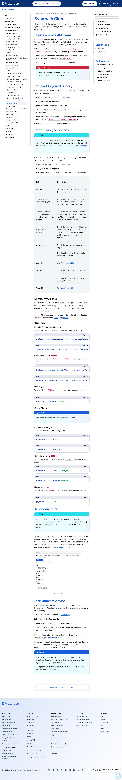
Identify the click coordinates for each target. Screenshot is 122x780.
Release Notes (9, 18)
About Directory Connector (15, 76)
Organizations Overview (12, 36)
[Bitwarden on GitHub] (61, 770)
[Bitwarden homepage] (16, 3)
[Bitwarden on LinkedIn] (69, 770)
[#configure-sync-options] (33, 130)
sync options (57, 547)
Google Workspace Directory (15, 101)
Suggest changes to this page (62, 687)
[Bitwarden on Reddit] (53, 770)
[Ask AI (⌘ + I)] (118, 776)
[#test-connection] (33, 509)
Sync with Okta (12, 103)
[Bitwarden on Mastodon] (82, 770)
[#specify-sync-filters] (33, 299)
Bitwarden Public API (11, 123)
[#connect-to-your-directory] (33, 86)
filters (69, 547)
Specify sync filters (68, 263)
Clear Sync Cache (12, 90)
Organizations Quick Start (13, 39)
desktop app (65, 97)
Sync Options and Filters (14, 87)
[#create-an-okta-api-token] (33, 35)
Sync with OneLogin (13, 106)
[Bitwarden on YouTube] (65, 770)
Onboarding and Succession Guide (16, 109)
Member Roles (10, 50)
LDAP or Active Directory (14, 95)
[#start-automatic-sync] (33, 601)
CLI (39, 527)
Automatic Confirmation (13, 55)
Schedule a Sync (12, 92)
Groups (8, 52)
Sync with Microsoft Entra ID (15, 98)
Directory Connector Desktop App (17, 79)
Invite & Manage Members (14, 47)
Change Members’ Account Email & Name (17, 59)
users (56, 318)
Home (6, 15)
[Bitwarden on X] (49, 770)
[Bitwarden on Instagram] (78, 770)
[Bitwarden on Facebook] (74, 770)
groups (65, 318)
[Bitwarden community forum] (57, 770)
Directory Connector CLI (14, 81)
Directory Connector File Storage (17, 84)
